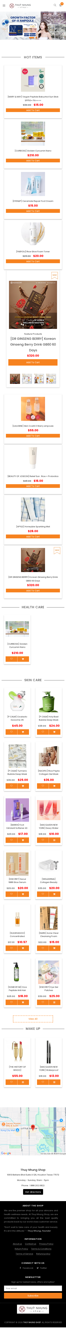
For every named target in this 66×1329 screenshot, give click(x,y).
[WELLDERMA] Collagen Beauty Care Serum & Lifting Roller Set (48, 884)
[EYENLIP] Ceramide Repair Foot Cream (33, 201)
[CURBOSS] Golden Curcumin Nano (33, 150)
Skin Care (33, 680)
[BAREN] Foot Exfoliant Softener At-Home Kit (17, 828)
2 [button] (36, 38)
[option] (33, 26)
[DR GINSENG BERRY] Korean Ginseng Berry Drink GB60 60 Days (33, 344)
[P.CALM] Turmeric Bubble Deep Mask (17, 772)
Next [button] (54, 1064)
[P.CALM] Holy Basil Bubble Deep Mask (48, 718)
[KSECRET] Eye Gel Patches (48, 989)
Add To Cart (33, 110)
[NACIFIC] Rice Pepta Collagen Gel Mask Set (49, 774)
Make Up (33, 1028)
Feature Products (33, 333)
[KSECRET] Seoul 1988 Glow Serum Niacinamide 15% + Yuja (17, 884)
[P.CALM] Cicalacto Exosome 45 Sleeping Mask (17, 720)
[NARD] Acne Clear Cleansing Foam (49, 935)
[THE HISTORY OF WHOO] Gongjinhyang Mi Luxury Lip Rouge (17, 1071)
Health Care (33, 607)
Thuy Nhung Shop (32, 1322)
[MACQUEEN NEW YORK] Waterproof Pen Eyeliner (48, 1070)
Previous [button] (12, 1064)
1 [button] (31, 38)
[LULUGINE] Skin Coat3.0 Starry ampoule (33, 425)
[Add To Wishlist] (11, 1082)
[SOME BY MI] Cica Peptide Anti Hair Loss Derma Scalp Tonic (17, 992)
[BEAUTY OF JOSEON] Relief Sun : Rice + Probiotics (33, 476)
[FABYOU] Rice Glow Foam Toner (33, 251)
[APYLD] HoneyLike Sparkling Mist (33, 526)
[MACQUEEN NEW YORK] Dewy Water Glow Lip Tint (48, 828)
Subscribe (33, 1295)
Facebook (27, 1268)
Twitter (43, 1268)
